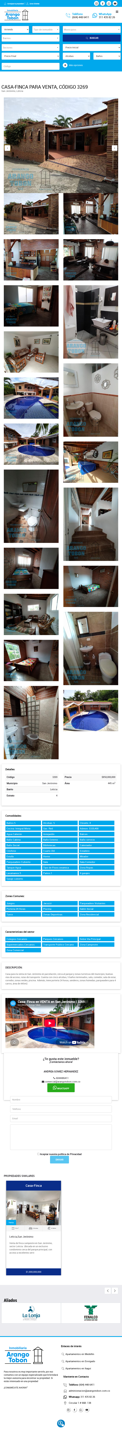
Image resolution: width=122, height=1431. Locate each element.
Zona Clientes (34, 4)
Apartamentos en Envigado (80, 1361)
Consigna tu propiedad (15, 4)
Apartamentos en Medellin (79, 1354)
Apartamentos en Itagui (78, 1368)
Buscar (94, 37)
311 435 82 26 (107, 17)
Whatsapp (63, 1088)
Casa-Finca (34, 1185)
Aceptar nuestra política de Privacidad (61, 1154)
